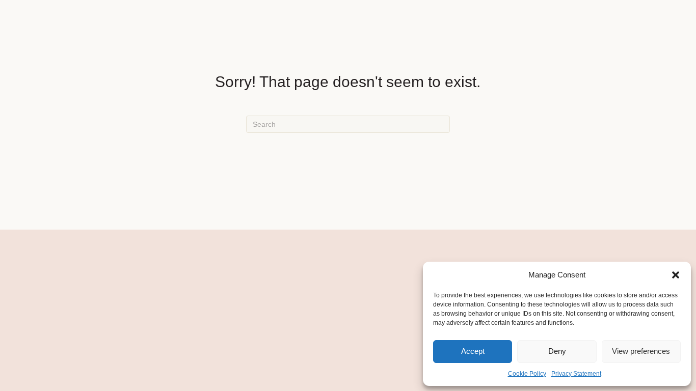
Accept (473, 351)
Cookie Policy (527, 373)
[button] (676, 275)
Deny (557, 351)
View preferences (641, 351)
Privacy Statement (576, 373)
